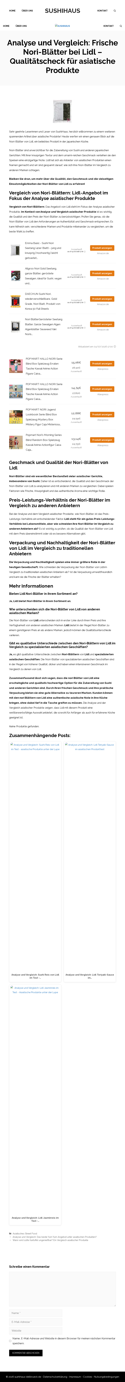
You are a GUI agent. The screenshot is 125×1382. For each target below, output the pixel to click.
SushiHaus (62, 10)
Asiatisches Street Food (25, 1233)
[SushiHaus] (62, 26)
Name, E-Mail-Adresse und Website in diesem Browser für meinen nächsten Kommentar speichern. (63, 1341)
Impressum (75, 1376)
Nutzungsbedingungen (106, 1376)
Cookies (87, 1376)
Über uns (27, 10)
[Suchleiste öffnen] (115, 10)
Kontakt (102, 10)
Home (12, 10)
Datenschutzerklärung (55, 1376)
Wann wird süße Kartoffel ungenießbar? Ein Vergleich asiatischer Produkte (50, 1240)
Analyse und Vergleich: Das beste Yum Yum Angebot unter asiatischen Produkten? (55, 1237)
